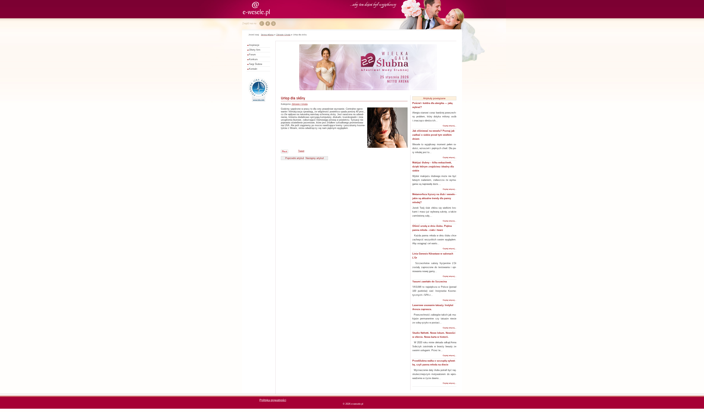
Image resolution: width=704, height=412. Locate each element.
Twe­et (301, 151)
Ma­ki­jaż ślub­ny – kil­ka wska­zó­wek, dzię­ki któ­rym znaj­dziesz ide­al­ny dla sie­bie (433, 166)
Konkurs (253, 59)
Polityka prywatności (272, 400)
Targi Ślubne (255, 64)
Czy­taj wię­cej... (449, 126)
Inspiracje (254, 45)
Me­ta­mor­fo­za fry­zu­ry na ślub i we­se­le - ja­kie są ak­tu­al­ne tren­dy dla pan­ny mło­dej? (434, 198)
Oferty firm (254, 49)
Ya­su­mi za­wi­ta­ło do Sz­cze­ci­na (429, 281)
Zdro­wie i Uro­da (300, 104)
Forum (252, 54)
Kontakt (253, 68)
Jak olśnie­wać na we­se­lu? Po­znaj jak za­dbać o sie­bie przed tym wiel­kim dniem (433, 134)
